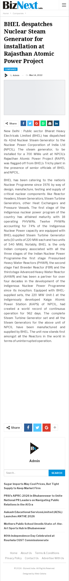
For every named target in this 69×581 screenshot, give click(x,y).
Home (13, 553)
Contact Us (32, 558)
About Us (26, 553)
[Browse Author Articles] (34, 448)
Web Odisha (40, 573)
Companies (10, 69)
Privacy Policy (13, 558)
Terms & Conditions (47, 553)
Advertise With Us (53, 558)
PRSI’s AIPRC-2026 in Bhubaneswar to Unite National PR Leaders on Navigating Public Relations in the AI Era (33, 500)
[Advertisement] (34, 381)
